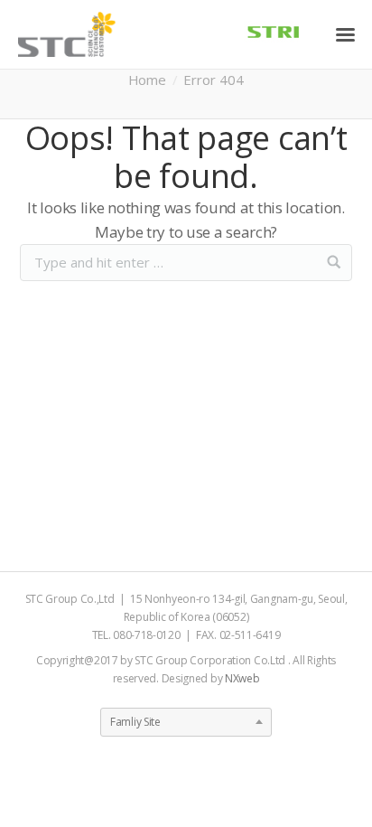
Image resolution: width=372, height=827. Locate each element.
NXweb (242, 678)
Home (147, 79)
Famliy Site (135, 721)
